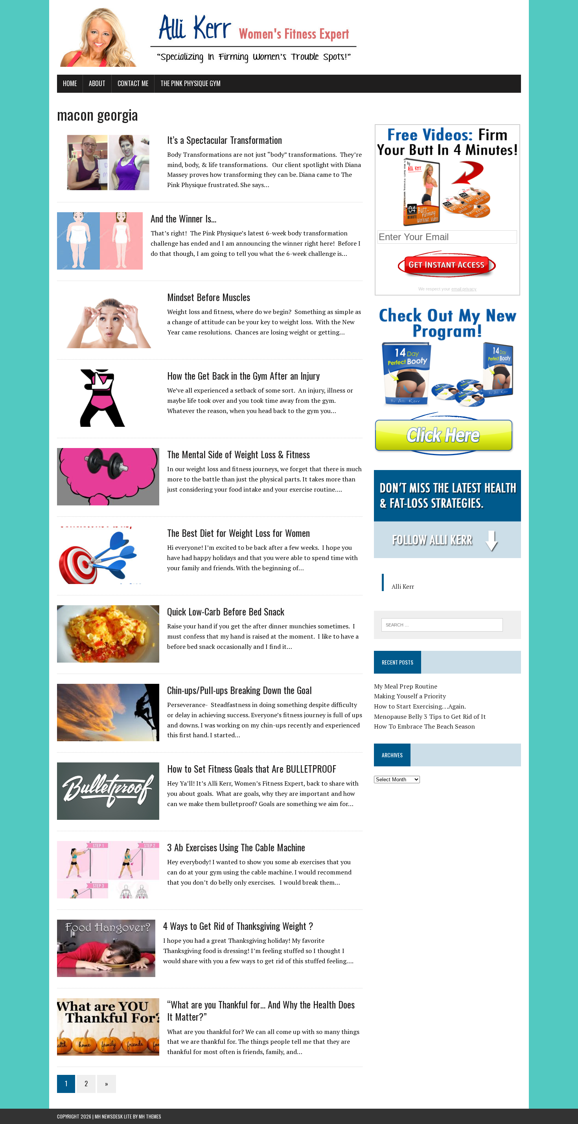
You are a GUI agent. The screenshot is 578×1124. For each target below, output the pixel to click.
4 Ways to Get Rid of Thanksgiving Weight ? (238, 925)
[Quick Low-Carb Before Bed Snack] (108, 657)
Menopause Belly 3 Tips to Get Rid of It (430, 716)
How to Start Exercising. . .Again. (420, 706)
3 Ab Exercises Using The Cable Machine (236, 847)
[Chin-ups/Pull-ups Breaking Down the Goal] (108, 736)
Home (70, 83)
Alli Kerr (403, 586)
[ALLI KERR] (289, 37)
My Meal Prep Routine (405, 686)
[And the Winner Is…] (100, 264)
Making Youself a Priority (410, 696)
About (97, 83)
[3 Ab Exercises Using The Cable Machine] (108, 893)
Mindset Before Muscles (208, 297)
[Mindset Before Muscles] (108, 343)
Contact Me (133, 83)
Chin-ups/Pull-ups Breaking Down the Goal (239, 690)
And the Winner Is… (183, 218)
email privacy (464, 289)
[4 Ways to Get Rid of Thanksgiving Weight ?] (106, 972)
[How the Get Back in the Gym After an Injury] (108, 421)
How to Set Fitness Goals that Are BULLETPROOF (251, 768)
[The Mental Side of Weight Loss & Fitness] (108, 500)
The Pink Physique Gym (190, 83)
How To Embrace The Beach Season (424, 726)
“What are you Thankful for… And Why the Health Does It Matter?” (261, 1010)
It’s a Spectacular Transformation (224, 139)
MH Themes (150, 1116)
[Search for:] (442, 624)
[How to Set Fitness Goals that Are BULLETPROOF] (108, 814)
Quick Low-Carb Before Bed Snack (225, 611)
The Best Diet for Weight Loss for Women (238, 532)
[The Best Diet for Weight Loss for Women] (108, 579)
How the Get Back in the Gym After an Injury (243, 375)
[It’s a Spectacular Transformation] (108, 186)
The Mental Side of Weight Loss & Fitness (238, 454)
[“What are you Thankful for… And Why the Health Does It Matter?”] (108, 1050)
